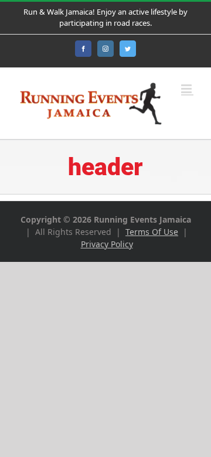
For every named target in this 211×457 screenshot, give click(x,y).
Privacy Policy (107, 244)
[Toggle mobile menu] (187, 89)
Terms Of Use (151, 231)
